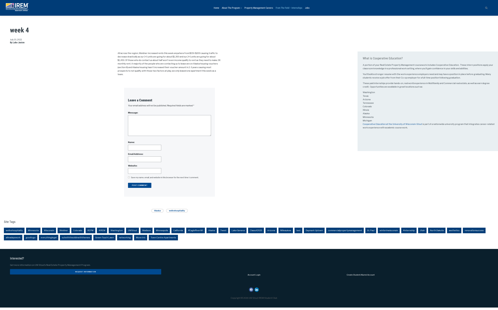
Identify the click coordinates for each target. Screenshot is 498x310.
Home (216, 7)
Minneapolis (162, 230)
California (178, 230)
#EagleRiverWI (195, 230)
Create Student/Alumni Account (361, 275)
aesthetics (454, 230)
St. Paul (370, 230)
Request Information (85, 272)
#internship (409, 230)
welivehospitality (177, 211)
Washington (116, 230)
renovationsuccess (474, 230)
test (298, 230)
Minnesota (33, 230)
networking (125, 237)
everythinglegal (49, 237)
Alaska (157, 211)
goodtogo (31, 237)
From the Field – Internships (289, 7)
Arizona (271, 230)
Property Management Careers (258, 7)
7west (223, 230)
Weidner (63, 230)
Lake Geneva (238, 230)
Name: (131, 142)
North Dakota (437, 230)
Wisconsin (49, 230)
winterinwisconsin (389, 230)
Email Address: (135, 154)
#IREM (102, 230)
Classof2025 (256, 230)
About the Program (231, 7)
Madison (146, 230)
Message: (133, 113)
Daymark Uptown (314, 230)
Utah (422, 230)
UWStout (132, 230)
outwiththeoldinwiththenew (76, 237)
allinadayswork (13, 237)
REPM (90, 230)
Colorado (77, 230)
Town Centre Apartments (163, 237)
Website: (132, 166)
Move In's (140, 237)
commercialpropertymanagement (345, 230)
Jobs (307, 7)
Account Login (254, 275)
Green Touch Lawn (104, 237)
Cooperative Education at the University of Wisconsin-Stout (393, 124)
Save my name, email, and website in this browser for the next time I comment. (165, 177)
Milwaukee (285, 230)
